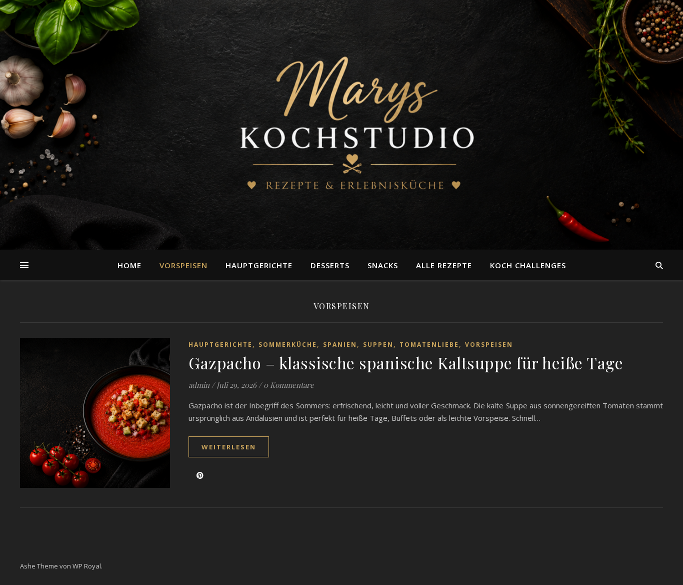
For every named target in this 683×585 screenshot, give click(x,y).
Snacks (383, 265)
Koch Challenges (528, 265)
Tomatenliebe (429, 344)
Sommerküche (287, 344)
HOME (130, 265)
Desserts (330, 265)
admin (199, 385)
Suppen (378, 344)
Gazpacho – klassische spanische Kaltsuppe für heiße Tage (405, 362)
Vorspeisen (184, 265)
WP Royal (86, 565)
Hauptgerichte (259, 265)
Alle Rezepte (444, 265)
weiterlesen (229, 446)
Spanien (340, 344)
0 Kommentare (289, 385)
